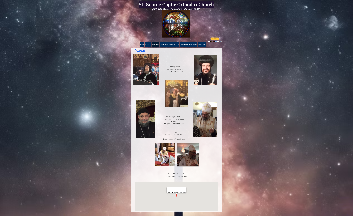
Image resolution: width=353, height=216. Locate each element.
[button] (215, 40)
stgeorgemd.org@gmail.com (176, 176)
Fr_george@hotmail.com (174, 123)
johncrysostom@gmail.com (174, 139)
